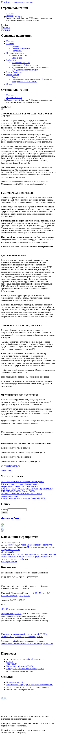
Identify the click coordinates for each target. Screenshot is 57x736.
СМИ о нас (17, 58)
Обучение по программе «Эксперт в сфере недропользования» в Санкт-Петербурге (20, 485)
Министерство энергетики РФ (20, 689)
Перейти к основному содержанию (17, 2)
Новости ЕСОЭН (14, 16)
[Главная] (5, 27)
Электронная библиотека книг (25, 65)
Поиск (4, 510)
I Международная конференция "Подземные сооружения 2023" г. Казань (32, 80)
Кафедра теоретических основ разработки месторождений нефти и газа (25, 670)
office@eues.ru (7, 609)
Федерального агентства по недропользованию (27, 687)
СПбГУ (9, 661)
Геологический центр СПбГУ (19, 666)
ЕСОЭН (10, 43)
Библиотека (11, 60)
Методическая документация (25, 70)
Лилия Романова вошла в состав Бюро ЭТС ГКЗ (23, 498)
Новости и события (15, 53)
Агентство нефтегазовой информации (23, 659)
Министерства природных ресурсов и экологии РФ (29, 685)
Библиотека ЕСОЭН (21, 62)
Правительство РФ (14, 682)
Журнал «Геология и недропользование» (30, 67)
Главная (10, 13)
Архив (15, 77)
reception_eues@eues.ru (11, 613)
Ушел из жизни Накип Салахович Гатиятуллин (22, 481)
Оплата (9, 84)
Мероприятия (12, 74)
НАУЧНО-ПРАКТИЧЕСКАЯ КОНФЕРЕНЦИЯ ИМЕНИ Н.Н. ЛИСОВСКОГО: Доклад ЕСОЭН (27, 490)
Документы (17, 51)
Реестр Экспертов (14, 72)
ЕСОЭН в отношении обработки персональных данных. (24, 635)
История (15, 46)
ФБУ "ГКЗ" (11, 664)
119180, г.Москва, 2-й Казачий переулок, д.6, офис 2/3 (25, 594)
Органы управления (21, 48)
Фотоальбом (10, 518)
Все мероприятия (9, 561)
